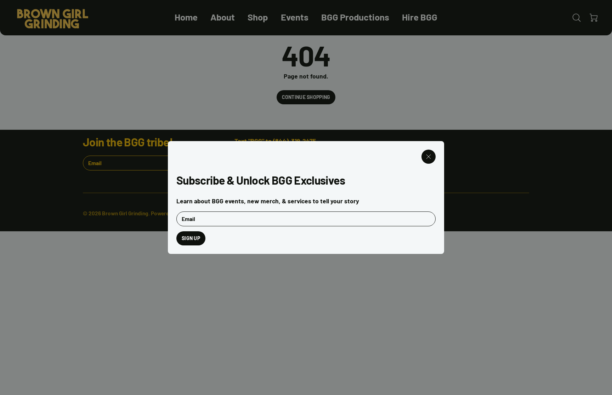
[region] (306, 197)
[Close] (428, 157)
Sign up (191, 238)
